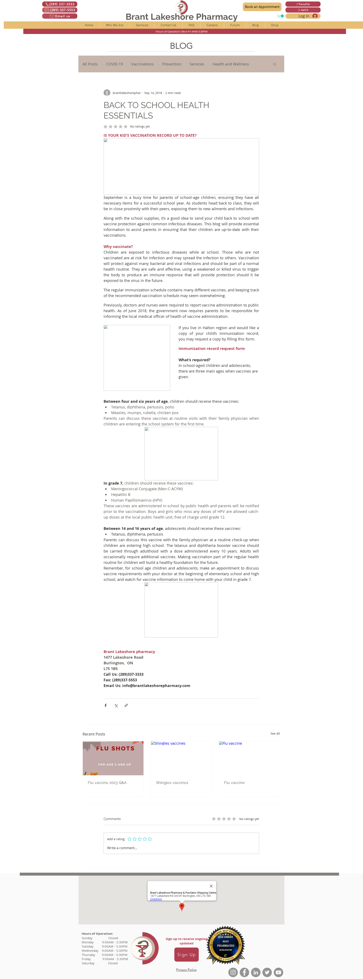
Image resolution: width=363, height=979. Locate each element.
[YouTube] (278, 972)
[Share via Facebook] (106, 705)
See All (275, 733)
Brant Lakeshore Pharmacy (182, 17)
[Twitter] (267, 972)
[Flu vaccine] (249, 758)
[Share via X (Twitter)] (116, 705)
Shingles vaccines (172, 782)
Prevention (171, 63)
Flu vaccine (234, 782)
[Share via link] (126, 705)
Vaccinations (142, 63)
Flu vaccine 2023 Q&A (107, 782)
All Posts (90, 63)
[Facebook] (244, 972)
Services (197, 63)
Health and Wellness (231, 63)
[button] (280, 15)
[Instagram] (233, 972)
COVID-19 (114, 63)
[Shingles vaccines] (181, 758)
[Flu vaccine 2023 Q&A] (113, 758)
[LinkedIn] (255, 972)
